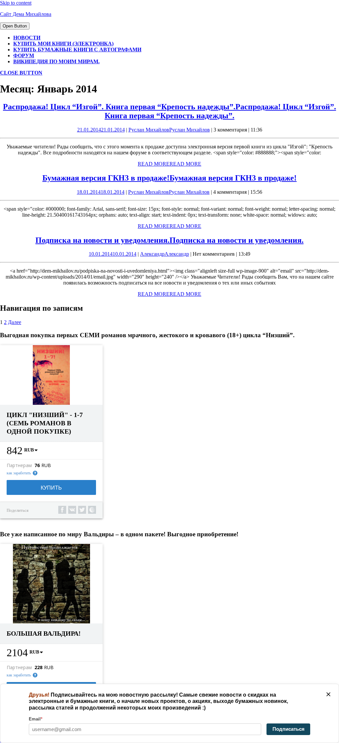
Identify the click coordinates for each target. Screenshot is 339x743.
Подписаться (288, 729)
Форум (23, 55)
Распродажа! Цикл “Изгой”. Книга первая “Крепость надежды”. (169, 111)
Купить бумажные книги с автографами (77, 49)
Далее (14, 322)
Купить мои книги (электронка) (63, 43)
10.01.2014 (112, 254)
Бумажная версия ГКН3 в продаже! (169, 178)
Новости (26, 37)
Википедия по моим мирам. (56, 61)
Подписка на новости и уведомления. (169, 240)
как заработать (19, 473)
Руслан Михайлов (169, 130)
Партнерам (19, 465)
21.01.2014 (101, 130)
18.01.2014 (100, 192)
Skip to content (15, 3)
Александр (164, 254)
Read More (169, 164)
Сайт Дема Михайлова (25, 14)
